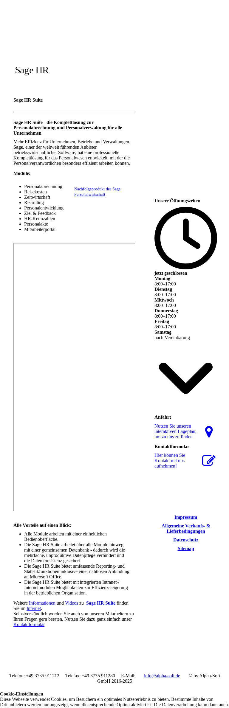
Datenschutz (185, 539)
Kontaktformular (28, 624)
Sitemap (186, 548)
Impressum (185, 517)
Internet (34, 608)
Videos (71, 602)
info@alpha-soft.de (162, 675)
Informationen (42, 602)
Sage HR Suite (100, 602)
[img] (69, 42)
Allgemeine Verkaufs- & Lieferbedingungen (186, 528)
